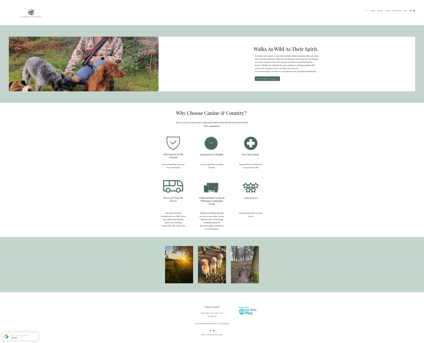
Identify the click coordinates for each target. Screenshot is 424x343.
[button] (380, 10)
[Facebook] (411, 10)
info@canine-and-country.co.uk (212, 313)
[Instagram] (414, 10)
